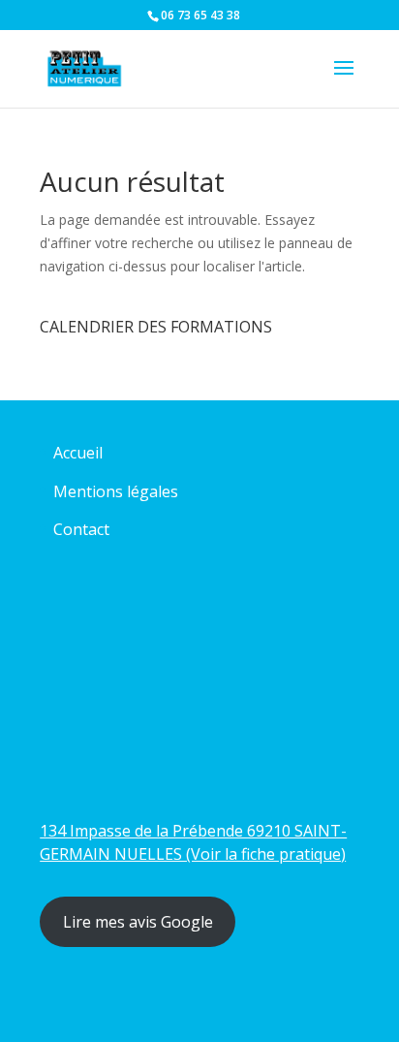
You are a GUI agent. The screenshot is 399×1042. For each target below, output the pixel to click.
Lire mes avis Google (138, 921)
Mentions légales (115, 491)
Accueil (78, 452)
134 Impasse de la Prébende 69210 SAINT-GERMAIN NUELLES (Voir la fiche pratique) (193, 842)
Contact (81, 529)
